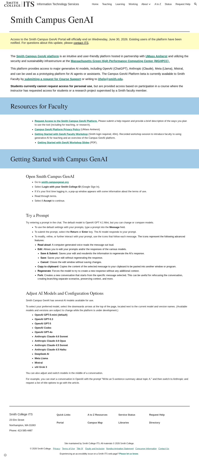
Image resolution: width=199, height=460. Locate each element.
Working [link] (133, 4)
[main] (99, 19)
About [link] (144, 4)
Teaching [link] (107, 4)
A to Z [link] (158, 4)
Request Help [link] (183, 4)
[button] (195, 4)
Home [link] (95, 4)
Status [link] (168, 4)
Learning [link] (120, 4)
